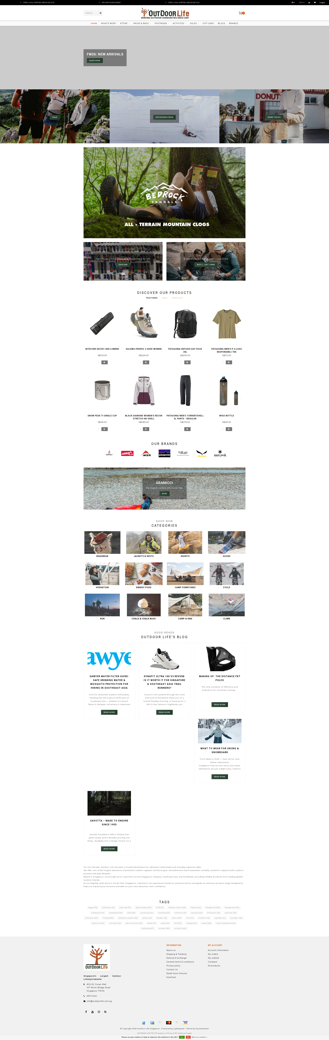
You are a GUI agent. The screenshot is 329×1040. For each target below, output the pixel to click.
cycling (196, 913)
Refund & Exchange (176, 958)
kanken (162, 918)
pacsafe (220, 918)
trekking (147, 928)
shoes (151, 923)
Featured (151, 298)
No (188, 1037)
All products (214, 966)
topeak (191, 923)
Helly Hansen (144, 907)
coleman (180, 913)
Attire (124, 23)
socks (165, 923)
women (164, 928)
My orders (213, 954)
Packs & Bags (141, 23)
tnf (178, 923)
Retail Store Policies (176, 973)
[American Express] (143, 1023)
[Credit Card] (152, 1023)
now (164, 494)
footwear (91, 918)
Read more (109, 712)
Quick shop (103, 348)
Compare (212, 962)
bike (131, 913)
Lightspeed (178, 1029)
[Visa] (185, 1023)
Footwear (161, 23)
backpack (97, 913)
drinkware (213, 913)
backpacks (116, 913)
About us (171, 950)
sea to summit (134, 923)
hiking (108, 918)
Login (322, 2)
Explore (123, 265)
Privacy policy (173, 966)
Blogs (221, 23)
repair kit (98, 923)
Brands (233, 23)
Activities (178, 23)
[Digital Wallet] (160, 1023)
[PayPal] (177, 1023)
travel (206, 923)
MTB (160, 907)
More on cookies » (199, 1037)
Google (189, 1033)
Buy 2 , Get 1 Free (206, 265)
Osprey (196, 907)
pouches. (236, 918)
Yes (181, 1037)
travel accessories (226, 923)
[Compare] (309, 2)
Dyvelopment (202, 1029)
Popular (177, 298)
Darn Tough (274, 117)
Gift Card (208, 23)
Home (94, 23)
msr (190, 918)
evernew (230, 913)
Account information (218, 950)
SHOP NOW (94, 60)
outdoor (204, 918)
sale (54, 117)
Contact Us (172, 969)
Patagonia (213, 907)
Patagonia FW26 (164, 117)
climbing (164, 913)
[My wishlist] (315, 2)
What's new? (108, 23)
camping (146, 913)
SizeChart (171, 977)
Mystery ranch (177, 907)
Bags (92, 907)
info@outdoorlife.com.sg (99, 1001)
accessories (232, 907)
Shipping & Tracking (176, 954)
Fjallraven (108, 907)
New (164, 298)
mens (176, 918)
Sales (193, 23)
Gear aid (125, 907)
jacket (147, 918)
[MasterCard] (169, 1023)
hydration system (128, 918)
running (115, 923)
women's (180, 928)
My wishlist (213, 958)
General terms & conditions (180, 962)
